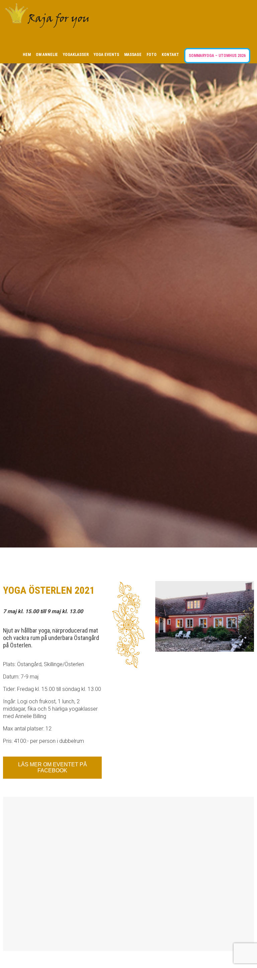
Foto (152, 54)
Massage (133, 54)
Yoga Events (106, 54)
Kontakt (170, 54)
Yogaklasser (76, 54)
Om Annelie (47, 54)
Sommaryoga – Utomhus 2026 (217, 55)
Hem (27, 54)
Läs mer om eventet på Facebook (52, 767)
